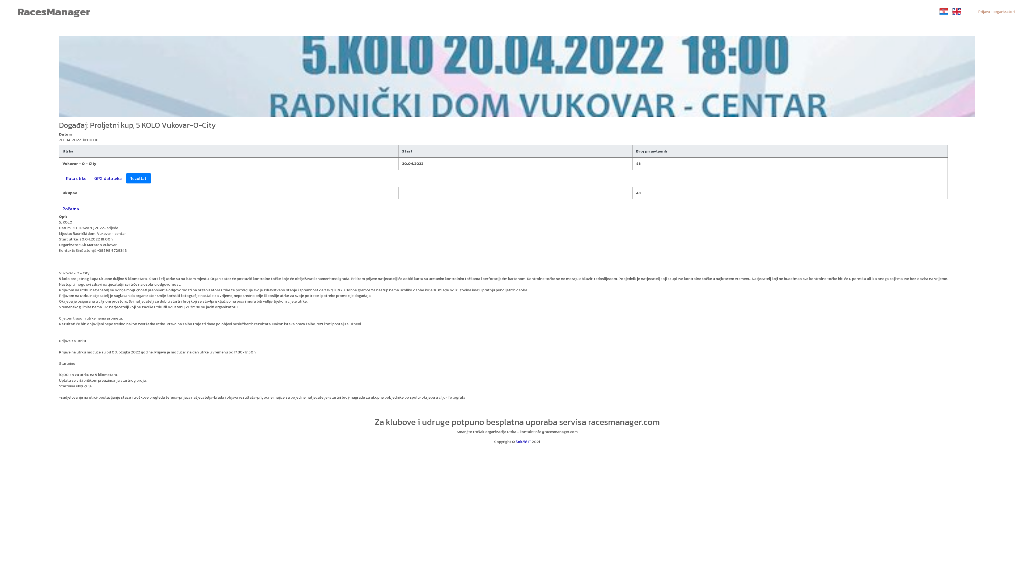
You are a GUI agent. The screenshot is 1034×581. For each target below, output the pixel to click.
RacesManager (53, 11)
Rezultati (139, 178)
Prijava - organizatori (996, 12)
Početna (70, 209)
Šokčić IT (523, 442)
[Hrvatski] (943, 11)
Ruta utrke (76, 178)
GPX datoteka (108, 178)
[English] (956, 11)
